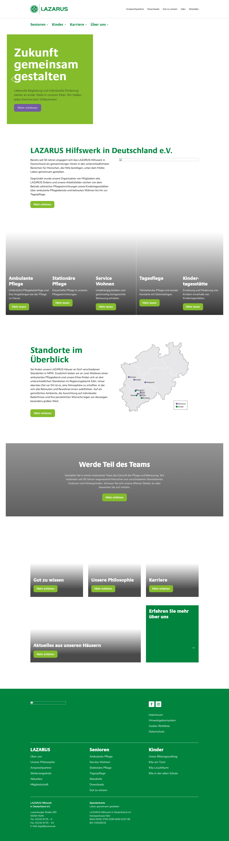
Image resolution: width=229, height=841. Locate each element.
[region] (114, 79)
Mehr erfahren (42, 204)
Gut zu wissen (170, 9)
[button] (12, 79)
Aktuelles (194, 9)
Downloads (153, 9)
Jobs (183, 9)
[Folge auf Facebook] (151, 704)
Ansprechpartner (135, 9)
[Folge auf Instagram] (158, 704)
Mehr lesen (19, 307)
